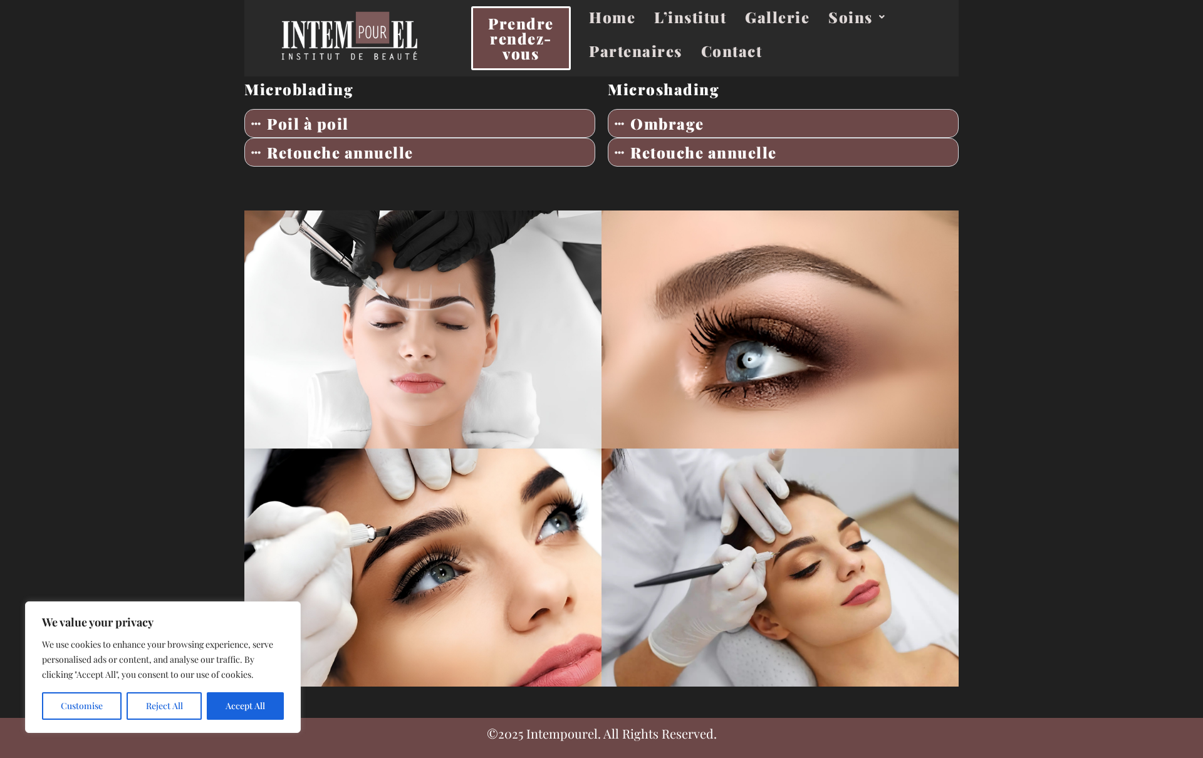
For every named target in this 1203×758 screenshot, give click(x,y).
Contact (732, 51)
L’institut (690, 17)
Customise (82, 706)
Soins (850, 17)
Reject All (164, 706)
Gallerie (777, 17)
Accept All (245, 706)
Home (612, 17)
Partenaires (635, 51)
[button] (857, 17)
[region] (163, 667)
